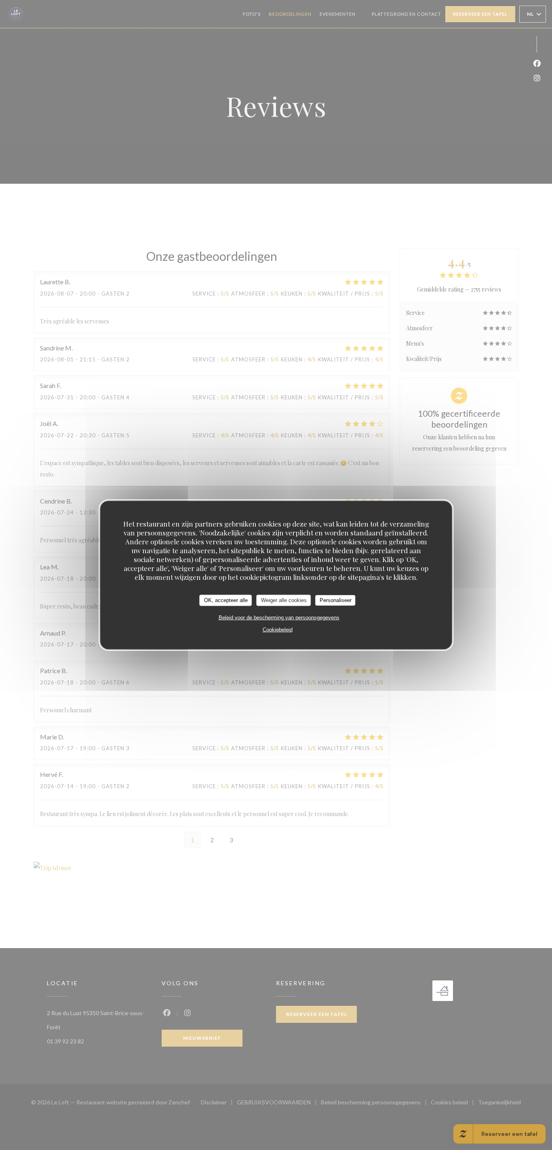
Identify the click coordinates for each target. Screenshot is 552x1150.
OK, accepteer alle (226, 600)
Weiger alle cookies (284, 600)
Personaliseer (336, 600)
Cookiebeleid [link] (278, 629)
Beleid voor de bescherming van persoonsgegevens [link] (279, 617)
